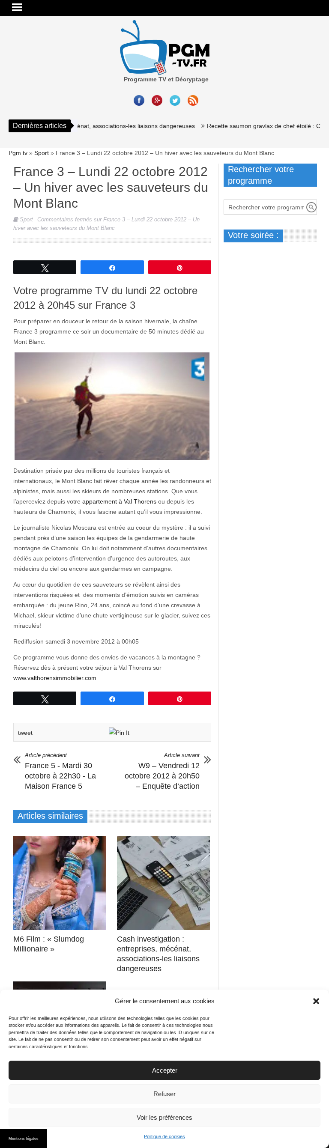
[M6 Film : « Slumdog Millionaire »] (62, 883)
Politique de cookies (164, 1136)
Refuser (164, 1093)
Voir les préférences (164, 1117)
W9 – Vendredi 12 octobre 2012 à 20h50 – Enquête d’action (162, 771)
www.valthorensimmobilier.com (54, 677)
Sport (41, 152)
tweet (25, 732)
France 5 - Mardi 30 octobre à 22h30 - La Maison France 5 (60, 771)
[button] (316, 1001)
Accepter (164, 1070)
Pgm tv (18, 152)
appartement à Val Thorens (118, 501)
